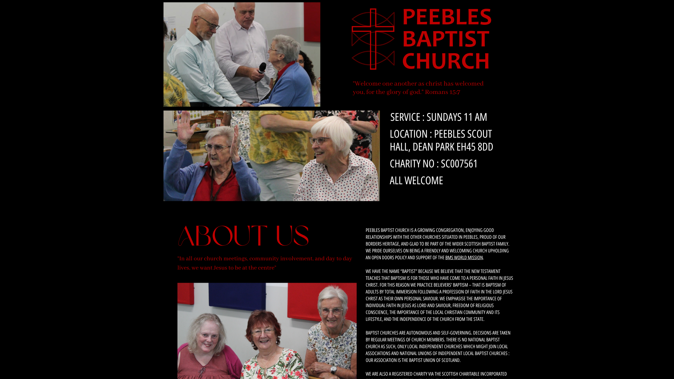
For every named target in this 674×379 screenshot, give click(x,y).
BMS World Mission (464, 257)
